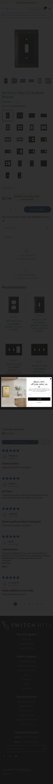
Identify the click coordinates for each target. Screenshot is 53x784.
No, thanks (39, 402)
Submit (39, 399)
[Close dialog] (50, 378)
